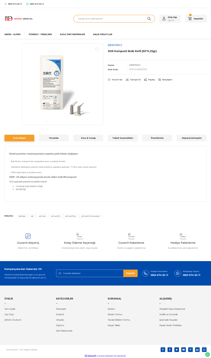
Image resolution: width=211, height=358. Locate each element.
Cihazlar (60, 320)
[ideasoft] (90, 356)
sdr (32, 216)
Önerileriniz (157, 138)
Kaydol (130, 273)
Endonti (60, 314)
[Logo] (18, 18)
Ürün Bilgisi (19, 138)
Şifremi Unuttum (12, 320)
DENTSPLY (135, 65)
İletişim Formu (115, 314)
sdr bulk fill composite (90, 216)
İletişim (111, 309)
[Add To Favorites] (97, 49)
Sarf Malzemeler (64, 331)
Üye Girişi (9, 314)
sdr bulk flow (70, 216)
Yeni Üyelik (9, 309)
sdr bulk (42, 216)
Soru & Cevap (88, 138)
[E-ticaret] (105, 356)
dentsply (22, 216)
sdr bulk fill (55, 216)
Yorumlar (54, 138)
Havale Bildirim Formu (119, 320)
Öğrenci (60, 325)
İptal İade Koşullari (168, 320)
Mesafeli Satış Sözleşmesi (172, 309)
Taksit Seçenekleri (122, 138)
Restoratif (61, 309)
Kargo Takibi (114, 325)
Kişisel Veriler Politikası (170, 325)
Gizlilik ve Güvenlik (168, 314)
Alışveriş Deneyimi (192, 138)
